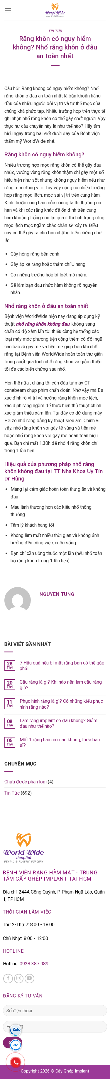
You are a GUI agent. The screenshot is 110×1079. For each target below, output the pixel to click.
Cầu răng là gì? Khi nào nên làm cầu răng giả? (61, 684)
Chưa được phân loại (25, 782)
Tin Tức (55, 31)
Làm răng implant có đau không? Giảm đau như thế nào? (58, 723)
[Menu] (7, 10)
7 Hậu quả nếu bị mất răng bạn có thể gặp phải (62, 665)
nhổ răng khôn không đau (43, 324)
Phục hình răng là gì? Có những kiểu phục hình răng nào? (61, 704)
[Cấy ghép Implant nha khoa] (55, 10)
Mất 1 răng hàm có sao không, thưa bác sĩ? (60, 742)
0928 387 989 (34, 964)
